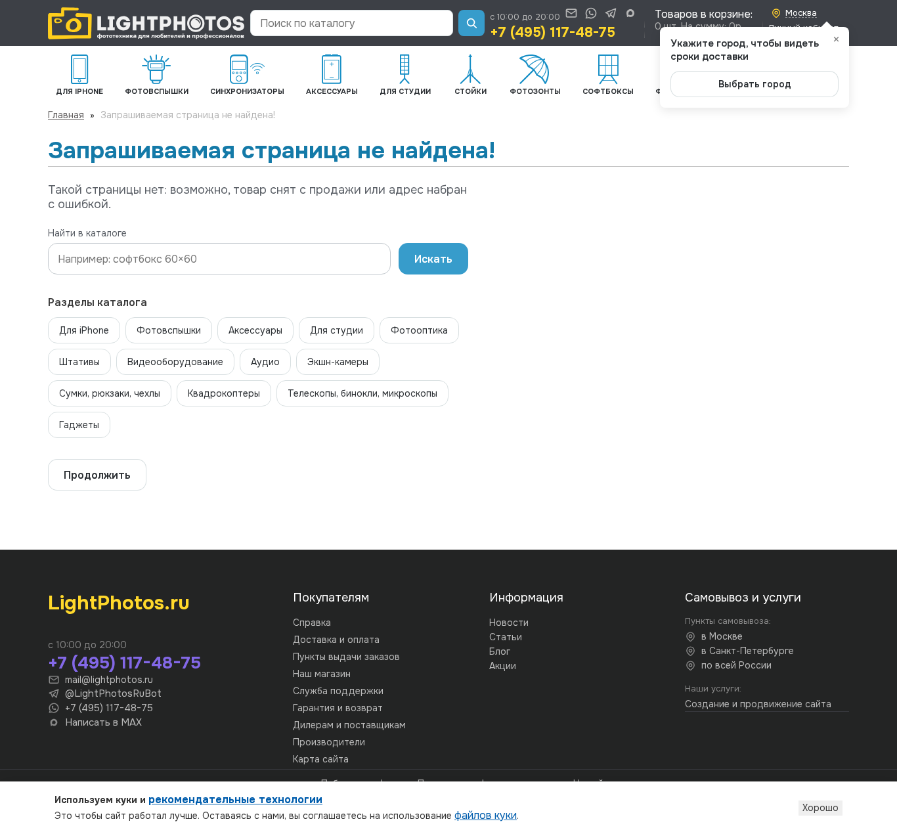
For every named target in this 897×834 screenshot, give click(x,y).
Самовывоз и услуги (743, 597)
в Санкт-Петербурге (747, 651)
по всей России (736, 665)
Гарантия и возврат (338, 708)
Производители (329, 742)
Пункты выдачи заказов (346, 657)
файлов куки (485, 815)
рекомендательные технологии (235, 799)
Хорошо (820, 808)
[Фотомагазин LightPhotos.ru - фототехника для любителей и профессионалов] (146, 23)
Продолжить (97, 475)
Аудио (265, 362)
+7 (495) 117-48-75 (552, 32)
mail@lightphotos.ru (109, 680)
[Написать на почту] (571, 13)
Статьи (505, 637)
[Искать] (471, 23)
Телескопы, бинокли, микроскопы (362, 393)
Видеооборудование (175, 362)
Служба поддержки (338, 691)
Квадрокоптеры (224, 393)
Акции (502, 666)
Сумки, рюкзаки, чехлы (109, 393)
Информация (526, 597)
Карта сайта (321, 759)
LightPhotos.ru (119, 602)
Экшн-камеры (337, 362)
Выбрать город (754, 84)
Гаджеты (79, 425)
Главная (66, 115)
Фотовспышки (169, 330)
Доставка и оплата (336, 640)
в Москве (722, 636)
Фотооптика (419, 330)
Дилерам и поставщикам (349, 725)
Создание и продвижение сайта (758, 704)
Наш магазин (322, 674)
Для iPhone (84, 330)
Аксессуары (255, 330)
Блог (499, 651)
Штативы (79, 362)
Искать (433, 259)
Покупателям (331, 597)
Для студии (336, 330)
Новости (509, 622)
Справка (312, 622)
